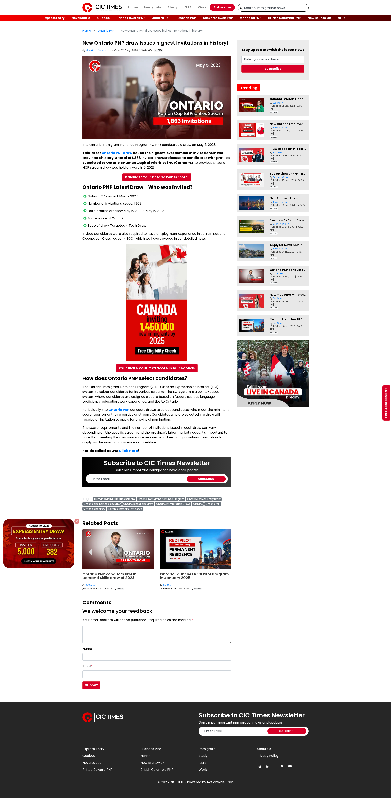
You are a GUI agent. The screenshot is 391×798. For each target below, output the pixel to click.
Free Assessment (386, 403)
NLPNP (342, 18)
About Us (264, 749)
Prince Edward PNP (130, 18)
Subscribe (222, 7)
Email (87, 666)
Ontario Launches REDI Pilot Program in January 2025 (194, 576)
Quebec (103, 18)
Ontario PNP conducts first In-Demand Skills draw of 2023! (110, 576)
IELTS (187, 7)
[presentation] (90, 548)
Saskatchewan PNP (218, 18)
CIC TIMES (178, 782)
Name (88, 648)
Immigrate (152, 7)
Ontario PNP (186, 18)
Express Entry (54, 18)
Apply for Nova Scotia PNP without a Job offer (304, 245)
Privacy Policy (268, 755)
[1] (241, 7)
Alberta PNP (161, 18)
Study (172, 7)
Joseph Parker (280, 127)
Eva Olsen (167, 585)
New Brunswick (319, 18)
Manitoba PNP (250, 18)
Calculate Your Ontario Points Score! (157, 177)
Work (202, 7)
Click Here (128, 450)
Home (133, 7)
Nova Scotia (80, 18)
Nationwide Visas (220, 782)
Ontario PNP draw (117, 153)
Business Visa (151, 749)
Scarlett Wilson (96, 50)
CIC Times (90, 585)
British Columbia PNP (284, 18)
